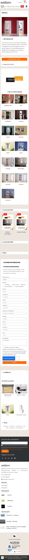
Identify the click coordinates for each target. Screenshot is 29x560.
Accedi (19, 2)
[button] (8, 64)
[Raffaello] (8, 162)
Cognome (5, 294)
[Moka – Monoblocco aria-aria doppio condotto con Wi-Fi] (2, 528)
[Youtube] (14, 458)
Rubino (8, 153)
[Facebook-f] (2, 458)
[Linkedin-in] (5, 458)
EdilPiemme (10, 500)
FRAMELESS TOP (8, 105)
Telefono (5, 305)
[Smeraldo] (21, 130)
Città (4, 322)
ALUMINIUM (8, 121)
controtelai (6, 426)
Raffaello (8, 168)
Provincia (5, 327)
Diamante (8, 200)
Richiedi (4, 282)
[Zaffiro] (21, 146)
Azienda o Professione (8, 311)
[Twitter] (11, 458)
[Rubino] (8, 146)
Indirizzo (5, 316)
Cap (4, 332)
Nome (4, 289)
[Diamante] (8, 193)
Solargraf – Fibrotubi (11, 521)
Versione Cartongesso (7, 233)
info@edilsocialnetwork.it (8, 479)
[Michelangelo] (21, 162)
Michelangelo (21, 168)
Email (4, 300)
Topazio (8, 137)
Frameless (21, 121)
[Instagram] (8, 458)
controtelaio (12, 426)
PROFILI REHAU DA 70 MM (21, 414)
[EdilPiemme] (3, 501)
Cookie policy (4, 485)
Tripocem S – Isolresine (12, 515)
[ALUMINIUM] (8, 114)
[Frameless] (21, 114)
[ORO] (21, 99)
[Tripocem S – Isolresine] (2, 515)
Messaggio (5, 338)
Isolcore (9, 495)
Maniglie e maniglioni (21, 394)
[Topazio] (8, 130)
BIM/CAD (23, 284)
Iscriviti (5, 451)
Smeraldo (21, 137)
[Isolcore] (3, 495)
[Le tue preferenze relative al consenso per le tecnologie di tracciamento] (2, 557)
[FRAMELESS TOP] (8, 99)
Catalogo (7, 284)
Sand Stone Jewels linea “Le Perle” (8, 395)
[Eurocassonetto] (14, 79)
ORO (21, 105)
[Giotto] (7, 222)
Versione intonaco (21, 232)
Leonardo (8, 184)
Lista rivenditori (8, 286)
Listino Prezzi (15, 284)
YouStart (9, 506)
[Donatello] (21, 177)
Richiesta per (6, 277)
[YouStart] (3, 506)
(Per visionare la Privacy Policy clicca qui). (15, 449)
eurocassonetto (18, 426)
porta (24, 426)
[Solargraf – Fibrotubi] (2, 522)
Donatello (21, 184)
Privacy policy (4, 487)
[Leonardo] (8, 177)
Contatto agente (19, 286)
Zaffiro (21, 153)
